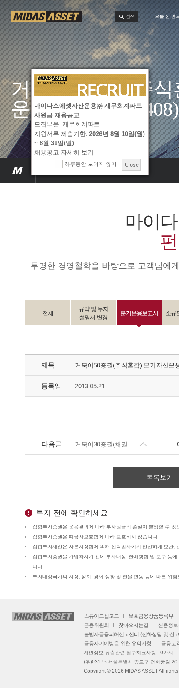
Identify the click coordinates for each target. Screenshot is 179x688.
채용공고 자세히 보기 (64, 152)
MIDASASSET (17, 170)
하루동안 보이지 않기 (90, 164)
